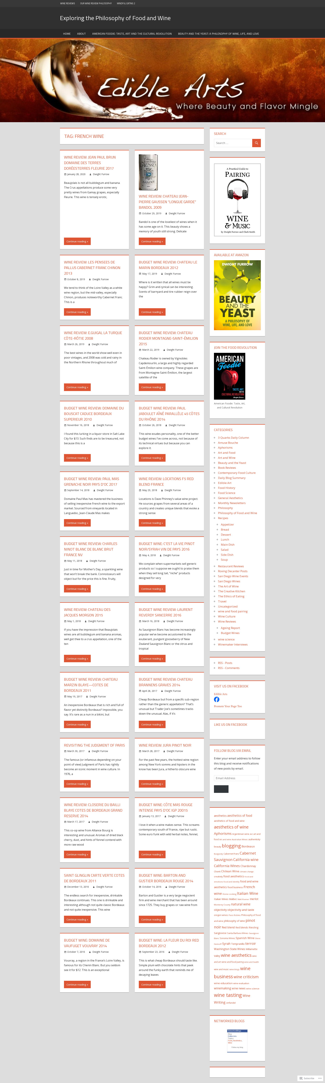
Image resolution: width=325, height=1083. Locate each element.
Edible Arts (220, 694)
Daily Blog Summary (232, 478)
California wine (245, 859)
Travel (222, 601)
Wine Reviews (67, 3)
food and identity (232, 881)
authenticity (254, 839)
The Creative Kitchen (231, 591)
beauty (217, 846)
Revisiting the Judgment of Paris (94, 745)
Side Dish (227, 555)
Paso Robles (235, 915)
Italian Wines (221, 899)
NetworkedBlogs (234, 1031)
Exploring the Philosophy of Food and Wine (115, 17)
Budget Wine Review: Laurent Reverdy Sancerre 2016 (166, 612)
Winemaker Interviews (233, 644)
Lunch (225, 539)
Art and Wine (226, 458)
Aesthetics (237, 1041)
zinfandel (231, 1002)
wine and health (251, 962)
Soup (224, 560)
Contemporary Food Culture (237, 473)
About (81, 34)
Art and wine (225, 839)
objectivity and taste (241, 910)
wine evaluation (241, 983)
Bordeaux (248, 846)
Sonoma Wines (227, 938)
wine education (223, 983)
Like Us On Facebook (230, 724)
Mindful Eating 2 (126, 3)
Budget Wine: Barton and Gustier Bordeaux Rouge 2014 (166, 878)
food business (235, 887)
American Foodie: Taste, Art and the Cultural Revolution (132, 34)
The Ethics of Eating (231, 596)
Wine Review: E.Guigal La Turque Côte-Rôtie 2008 (93, 335)
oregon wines (221, 915)
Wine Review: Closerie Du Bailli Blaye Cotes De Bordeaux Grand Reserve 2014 (93, 810)
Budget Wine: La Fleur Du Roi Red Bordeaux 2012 (169, 943)
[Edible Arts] (216, 701)
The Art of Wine (228, 586)
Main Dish (227, 544)
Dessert (226, 535)
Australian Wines (240, 839)
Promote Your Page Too (228, 706)
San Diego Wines (229, 581)
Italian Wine (247, 893)
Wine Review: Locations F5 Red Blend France (166, 481)
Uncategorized (228, 606)
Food (230, 1041)
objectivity (220, 910)
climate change (247, 871)
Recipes (223, 518)
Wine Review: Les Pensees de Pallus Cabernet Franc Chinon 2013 (92, 267)
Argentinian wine (240, 833)
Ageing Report (230, 628)
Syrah (226, 944)
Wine (230, 1043)
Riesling (253, 927)
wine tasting (228, 995)
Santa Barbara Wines (237, 933)
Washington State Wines (229, 949)
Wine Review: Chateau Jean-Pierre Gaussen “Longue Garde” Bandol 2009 (167, 201)
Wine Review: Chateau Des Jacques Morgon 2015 (87, 612)
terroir (250, 943)
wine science (226, 639)
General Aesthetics (230, 498)
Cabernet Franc (231, 853)
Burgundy (218, 854)
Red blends (241, 927)
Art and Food (226, 453)
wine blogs (234, 969)
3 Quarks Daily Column (233, 438)
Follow (221, 789)
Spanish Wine (245, 938)
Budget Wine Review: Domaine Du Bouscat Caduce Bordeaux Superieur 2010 (94, 413)
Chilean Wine (230, 871)
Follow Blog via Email (232, 750)
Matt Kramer (243, 899)
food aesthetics (233, 876)
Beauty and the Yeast (232, 463)
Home (67, 34)
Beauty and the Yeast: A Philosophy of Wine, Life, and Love (218, 34)
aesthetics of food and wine (229, 820)
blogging (231, 846)
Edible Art (224, 483)
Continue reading (76, 241)
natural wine (241, 904)
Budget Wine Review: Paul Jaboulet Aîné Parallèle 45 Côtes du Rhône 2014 (169, 413)
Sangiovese (220, 933)
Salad (225, 550)
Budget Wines (230, 633)
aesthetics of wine (231, 827)
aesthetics (220, 816)
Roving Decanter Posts (232, 571)
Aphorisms (225, 447)
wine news (238, 988)
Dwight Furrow (101, 174)
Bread (225, 529)
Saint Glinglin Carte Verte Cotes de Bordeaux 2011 (94, 878)
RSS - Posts (225, 663)
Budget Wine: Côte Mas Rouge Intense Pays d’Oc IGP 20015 (165, 807)
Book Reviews (227, 468)
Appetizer (227, 524)
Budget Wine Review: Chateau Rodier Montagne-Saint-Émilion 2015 (168, 338)
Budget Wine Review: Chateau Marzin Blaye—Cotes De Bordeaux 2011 (91, 684)
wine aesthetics (236, 955)
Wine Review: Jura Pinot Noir (165, 745)
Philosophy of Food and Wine (237, 513)
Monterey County (222, 904)
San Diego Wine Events (233, 576)
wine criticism (246, 976)
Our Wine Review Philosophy (96, 3)
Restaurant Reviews (231, 566)
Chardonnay (248, 866)
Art (251, 834)
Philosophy (225, 508)
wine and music (221, 969)
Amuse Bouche (228, 443)
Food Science (226, 493)
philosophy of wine (234, 920)
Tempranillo (238, 943)
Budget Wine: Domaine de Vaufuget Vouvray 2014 (87, 943)
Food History (226, 488)
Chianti (217, 871)
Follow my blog (237, 1047)
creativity (218, 876)
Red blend (228, 927)
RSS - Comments (229, 668)
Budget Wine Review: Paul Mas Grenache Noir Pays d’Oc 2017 (91, 481)
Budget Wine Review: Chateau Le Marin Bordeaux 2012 (168, 265)
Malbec (233, 899)
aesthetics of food (239, 815)
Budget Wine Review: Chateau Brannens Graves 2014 (165, 682)
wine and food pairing (233, 611)
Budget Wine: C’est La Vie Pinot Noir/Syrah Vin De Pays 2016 (167, 546)
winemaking (222, 988)
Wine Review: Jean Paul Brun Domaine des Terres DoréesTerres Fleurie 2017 (90, 162)
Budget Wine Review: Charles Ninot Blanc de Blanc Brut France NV (90, 549)
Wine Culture (226, 616)
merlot (254, 899)
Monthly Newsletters (232, 503)
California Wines (227, 865)
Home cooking (229, 894)
